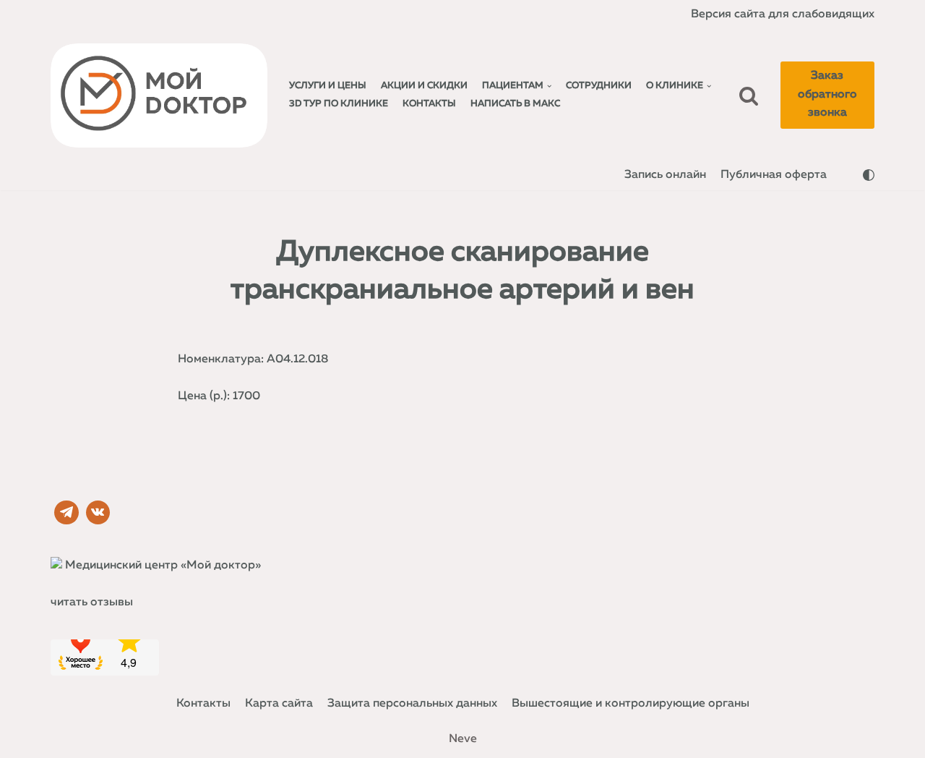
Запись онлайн (665, 175)
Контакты (429, 103)
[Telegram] (66, 513)
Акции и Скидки (424, 85)
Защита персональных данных (412, 704)
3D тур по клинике (338, 103)
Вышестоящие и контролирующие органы (630, 704)
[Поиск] (749, 95)
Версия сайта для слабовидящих (782, 14)
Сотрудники (599, 85)
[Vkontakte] (98, 513)
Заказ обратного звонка (827, 94)
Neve (463, 739)
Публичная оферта (773, 175)
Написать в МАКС (515, 103)
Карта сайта (279, 704)
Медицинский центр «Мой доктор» (163, 565)
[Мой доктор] (159, 95)
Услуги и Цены (327, 85)
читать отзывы (92, 602)
